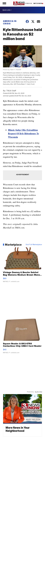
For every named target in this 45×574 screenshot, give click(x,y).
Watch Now (37, 3)
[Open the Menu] (4, 3)
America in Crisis (9, 22)
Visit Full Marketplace (34, 244)
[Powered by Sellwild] (38, 392)
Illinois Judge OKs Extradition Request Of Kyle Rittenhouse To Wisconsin (23, 133)
